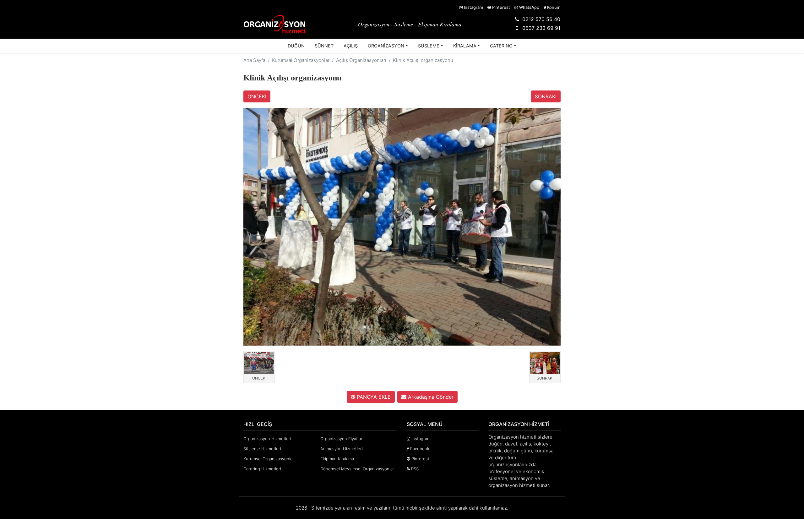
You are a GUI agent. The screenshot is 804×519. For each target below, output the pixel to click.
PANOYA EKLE (373, 397)
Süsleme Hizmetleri (262, 448)
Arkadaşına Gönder (430, 397)
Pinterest (500, 7)
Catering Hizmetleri (262, 468)
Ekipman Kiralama (337, 458)
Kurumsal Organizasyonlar (300, 60)
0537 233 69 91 (541, 28)
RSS (414, 468)
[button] (388, 46)
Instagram (473, 7)
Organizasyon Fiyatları (341, 438)
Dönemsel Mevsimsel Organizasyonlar (357, 468)
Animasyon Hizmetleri (341, 448)
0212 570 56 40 (541, 19)
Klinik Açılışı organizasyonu (423, 60)
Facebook (419, 448)
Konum (553, 7)
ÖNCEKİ (256, 96)
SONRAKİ (546, 96)
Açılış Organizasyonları (361, 60)
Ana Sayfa (254, 60)
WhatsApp (528, 7)
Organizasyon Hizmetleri (267, 438)
